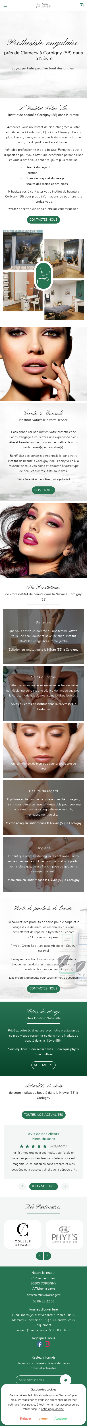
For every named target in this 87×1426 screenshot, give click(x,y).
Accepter (60, 1418)
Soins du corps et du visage (45, 178)
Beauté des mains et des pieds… (48, 184)
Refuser (25, 1418)
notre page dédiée (52, 1409)
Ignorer (43, 1418)
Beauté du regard (38, 167)
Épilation (31, 173)
